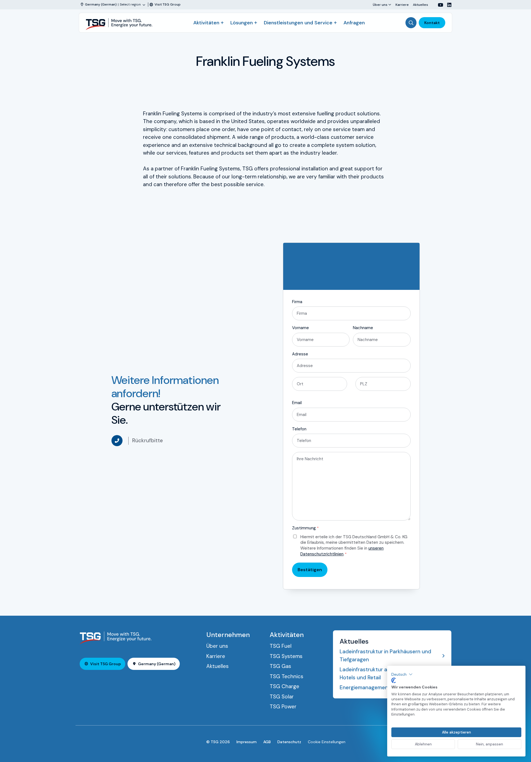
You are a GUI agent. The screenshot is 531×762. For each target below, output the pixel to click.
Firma (297, 302)
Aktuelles (420, 4)
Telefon (299, 429)
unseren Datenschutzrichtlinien (342, 551)
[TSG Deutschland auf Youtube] (438, 4)
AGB (267, 741)
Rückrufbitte (147, 440)
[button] (402, 674)
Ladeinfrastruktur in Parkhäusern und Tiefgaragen (385, 655)
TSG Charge (284, 686)
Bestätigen (310, 570)
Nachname (363, 328)
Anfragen (354, 22)
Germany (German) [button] (156, 663)
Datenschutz (289, 741)
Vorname (300, 328)
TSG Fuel (280, 646)
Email (297, 402)
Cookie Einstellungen (326, 741)
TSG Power (283, 706)
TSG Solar (282, 696)
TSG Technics (286, 676)
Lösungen (241, 22)
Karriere (402, 4)
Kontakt (432, 22)
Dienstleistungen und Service (298, 22)
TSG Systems (286, 656)
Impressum (246, 741)
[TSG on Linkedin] (447, 4)
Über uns (380, 4)
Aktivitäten (206, 22)
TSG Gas (280, 666)
